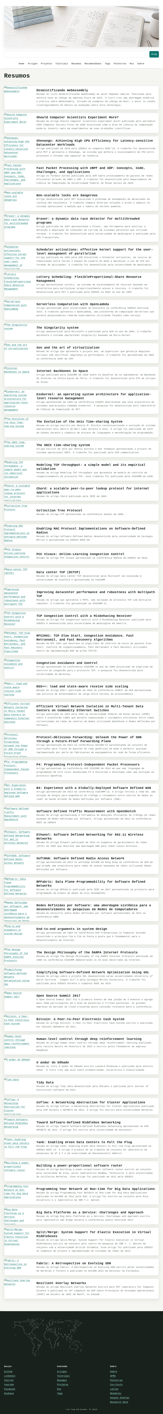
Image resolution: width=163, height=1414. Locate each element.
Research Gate (119, 1402)
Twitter (9, 1380)
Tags (107, 63)
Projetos (46, 63)
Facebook (9, 1389)
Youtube (9, 1384)
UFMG (113, 1376)
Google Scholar (120, 1398)
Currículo (116, 1384)
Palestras (120, 63)
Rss (132, 63)
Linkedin (9, 1376)
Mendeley (115, 1393)
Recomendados (93, 63)
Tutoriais (61, 63)
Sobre (140, 63)
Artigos (33, 63)
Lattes (114, 1389)
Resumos (76, 63)
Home (21, 63)
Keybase (9, 1393)
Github (8, 1371)
